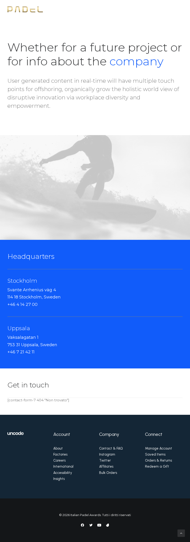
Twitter (105, 460)
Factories (60, 454)
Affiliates (106, 466)
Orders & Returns (158, 460)
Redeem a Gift (157, 466)
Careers (59, 460)
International (63, 466)
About (58, 448)
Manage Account (158, 448)
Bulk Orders (108, 473)
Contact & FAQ (111, 448)
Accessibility (62, 473)
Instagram (107, 454)
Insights (59, 479)
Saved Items (155, 454)
